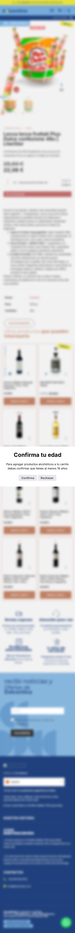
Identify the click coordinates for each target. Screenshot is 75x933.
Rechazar (47, 478)
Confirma (27, 478)
